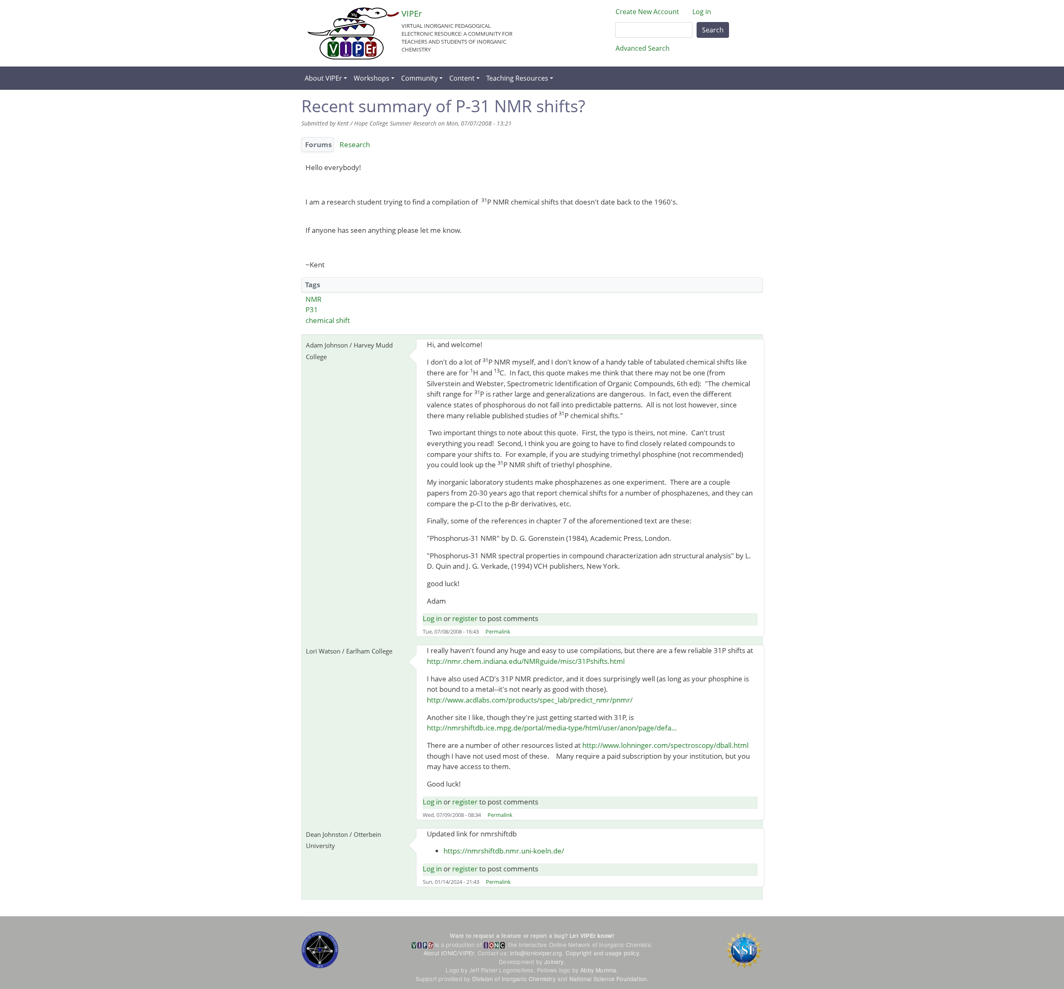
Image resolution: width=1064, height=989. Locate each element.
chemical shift (327, 320)
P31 (311, 309)
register (465, 618)
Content (462, 78)
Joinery (553, 961)
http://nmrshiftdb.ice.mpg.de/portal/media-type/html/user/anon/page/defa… (552, 728)
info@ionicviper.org (536, 953)
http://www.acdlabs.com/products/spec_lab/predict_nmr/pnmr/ (530, 700)
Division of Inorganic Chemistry (514, 978)
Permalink (497, 631)
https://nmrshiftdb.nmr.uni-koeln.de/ (503, 851)
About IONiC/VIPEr (449, 953)
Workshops (371, 78)
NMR (313, 299)
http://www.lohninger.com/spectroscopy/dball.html (665, 745)
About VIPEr (323, 78)
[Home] (353, 33)
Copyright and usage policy (602, 953)
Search (713, 30)
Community (419, 78)
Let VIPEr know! (591, 936)
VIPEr (411, 13)
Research (355, 144)
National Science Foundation (608, 978)
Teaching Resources (517, 78)
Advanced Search (643, 48)
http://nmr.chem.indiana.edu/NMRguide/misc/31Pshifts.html (526, 661)
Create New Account (647, 11)
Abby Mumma (598, 970)
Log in (701, 11)
